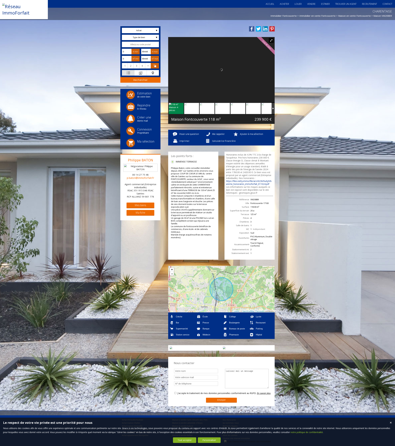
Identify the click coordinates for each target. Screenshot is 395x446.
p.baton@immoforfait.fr (140, 178)
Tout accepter (185, 440)
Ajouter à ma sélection (251, 134)
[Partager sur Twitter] (258, 28)
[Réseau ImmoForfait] (24, 13)
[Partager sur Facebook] (251, 28)
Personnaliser (209, 440)
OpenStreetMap (248, 311)
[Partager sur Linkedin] (265, 28)
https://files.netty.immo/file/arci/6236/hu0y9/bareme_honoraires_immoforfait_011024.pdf (249, 182)
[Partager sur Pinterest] (272, 28)
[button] (125, 65)
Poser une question (189, 134)
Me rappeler (218, 134)
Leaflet (236, 311)
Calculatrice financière (224, 141)
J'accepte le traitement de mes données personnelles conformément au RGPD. (216, 393)
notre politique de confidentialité (307, 432)
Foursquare (260, 311)
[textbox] (140, 44)
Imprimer (184, 141)
